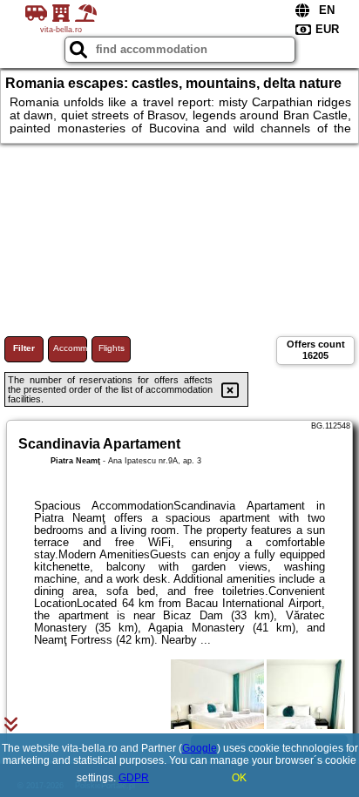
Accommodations (70, 348)
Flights (111, 348)
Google (199, 748)
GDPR (134, 778)
